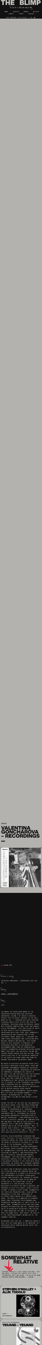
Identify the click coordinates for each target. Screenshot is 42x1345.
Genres (25, 12)
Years (21, 14)
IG (31, 17)
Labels (11, 14)
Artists (36, 12)
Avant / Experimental (9, 994)
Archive (16, 12)
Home (6, 12)
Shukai (4, 823)
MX (34, 17)
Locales (31, 14)
